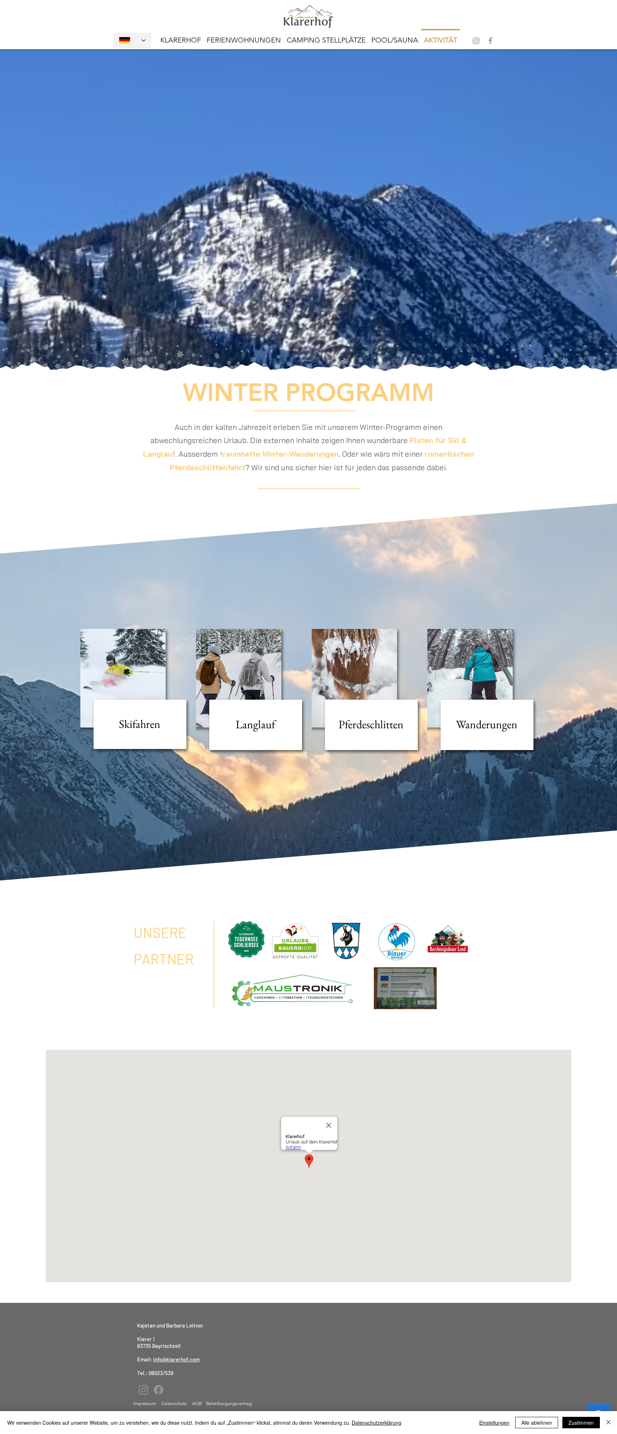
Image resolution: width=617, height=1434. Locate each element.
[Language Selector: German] (132, 40)
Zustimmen (581, 1422)
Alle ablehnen (536, 1422)
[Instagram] (476, 40)
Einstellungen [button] (494, 1422)
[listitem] (135, 691)
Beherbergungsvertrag (229, 1403)
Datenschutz (174, 1403)
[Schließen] (608, 1422)
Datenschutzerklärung (376, 1422)
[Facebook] (490, 40)
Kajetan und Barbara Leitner (170, 1325)
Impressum (145, 1403)
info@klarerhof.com (176, 1359)
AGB (197, 1403)
